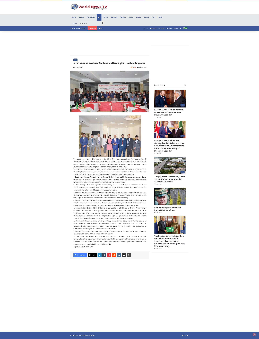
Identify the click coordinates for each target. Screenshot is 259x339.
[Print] (129, 255)
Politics (105, 17)
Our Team (161, 28)
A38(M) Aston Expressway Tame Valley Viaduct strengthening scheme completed (123, 28)
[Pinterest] (109, 255)
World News (91, 17)
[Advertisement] (150, 6)
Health (160, 17)
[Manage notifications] (254, 334)
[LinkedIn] (100, 255)
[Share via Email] (124, 255)
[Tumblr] (104, 255)
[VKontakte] (119, 255)
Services (169, 28)
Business (114, 17)
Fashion (123, 17)
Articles (81, 17)
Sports (130, 17)
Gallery (146, 17)
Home (74, 17)
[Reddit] (114, 255)
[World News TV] (89, 6)
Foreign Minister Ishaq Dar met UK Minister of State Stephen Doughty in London (168, 112)
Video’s (138, 17)
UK (99, 17)
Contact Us (177, 28)
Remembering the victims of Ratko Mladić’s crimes (167, 208)
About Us (153, 28)
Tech (153, 17)
